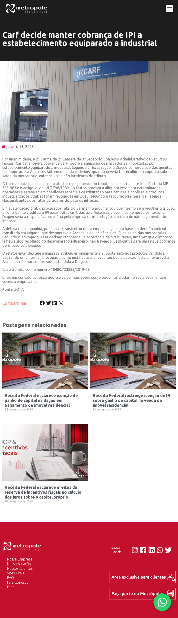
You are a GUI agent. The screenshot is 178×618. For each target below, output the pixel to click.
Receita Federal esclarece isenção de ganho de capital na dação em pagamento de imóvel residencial (41, 400)
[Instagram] (135, 550)
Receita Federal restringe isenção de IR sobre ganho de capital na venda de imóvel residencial (131, 400)
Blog (11, 587)
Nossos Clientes (20, 568)
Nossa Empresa (19, 559)
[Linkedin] (151, 550)
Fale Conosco (18, 582)
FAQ (10, 578)
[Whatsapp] (160, 550)
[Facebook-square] (143, 550)
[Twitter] (168, 550)
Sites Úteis (15, 573)
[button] (169, 8)
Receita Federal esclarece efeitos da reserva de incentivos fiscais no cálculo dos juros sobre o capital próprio (43, 492)
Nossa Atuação (19, 564)
